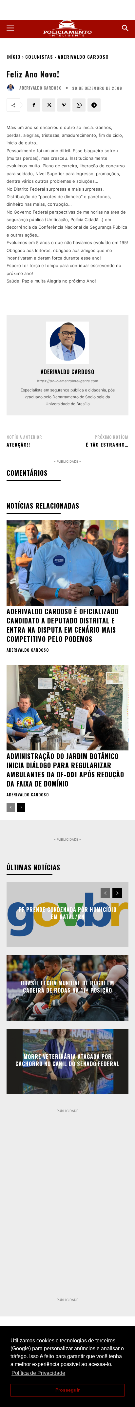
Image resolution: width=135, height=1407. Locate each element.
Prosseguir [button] (67, 1390)
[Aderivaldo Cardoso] (12, 88)
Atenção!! (18, 444)
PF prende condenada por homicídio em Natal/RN (68, 913)
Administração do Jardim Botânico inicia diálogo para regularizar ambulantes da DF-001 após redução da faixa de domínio (65, 769)
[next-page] (21, 807)
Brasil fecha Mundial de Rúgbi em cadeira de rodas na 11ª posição (67, 986)
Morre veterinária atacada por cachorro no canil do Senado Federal (67, 1060)
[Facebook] (33, 105)
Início (14, 56)
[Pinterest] (63, 105)
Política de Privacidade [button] (38, 1373)
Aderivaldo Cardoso (83, 56)
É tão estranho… (107, 444)
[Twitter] (48, 105)
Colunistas (39, 56)
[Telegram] (94, 105)
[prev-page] (11, 807)
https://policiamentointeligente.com (67, 381)
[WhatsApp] (79, 105)
